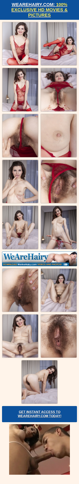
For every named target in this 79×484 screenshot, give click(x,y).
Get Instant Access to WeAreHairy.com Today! (39, 414)
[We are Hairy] (39, 258)
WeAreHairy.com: (39, 10)
